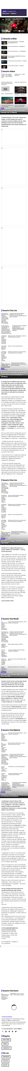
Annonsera (6, 1056)
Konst (3, 792)
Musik (2, 538)
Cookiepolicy (6, 1048)
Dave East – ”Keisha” (9, 13)
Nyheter (3, 672)
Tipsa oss (5, 1060)
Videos (4, 11)
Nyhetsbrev (6, 1039)
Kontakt (5, 1065)
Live (2, 108)
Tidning (5, 1043)
